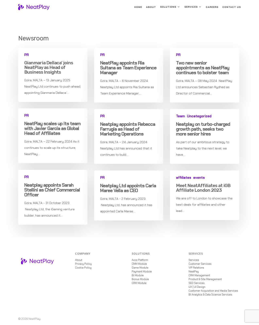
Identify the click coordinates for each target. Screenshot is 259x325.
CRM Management (199, 275)
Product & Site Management (205, 279)
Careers (212, 7)
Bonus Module (140, 279)
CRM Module (139, 283)
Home (138, 7)
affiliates (183, 177)
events (199, 177)
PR (26, 55)
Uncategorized (199, 116)
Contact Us (231, 7)
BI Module (138, 275)
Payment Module (142, 271)
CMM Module (139, 264)
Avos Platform (140, 260)
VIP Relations (196, 267)
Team (180, 116)
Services (191, 6)
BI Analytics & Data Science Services (210, 294)
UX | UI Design (197, 287)
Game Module (140, 267)
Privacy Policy (83, 264)
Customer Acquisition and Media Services (213, 290)
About (151, 7)
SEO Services (197, 283)
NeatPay (194, 271)
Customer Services (200, 264)
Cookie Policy (83, 267)
